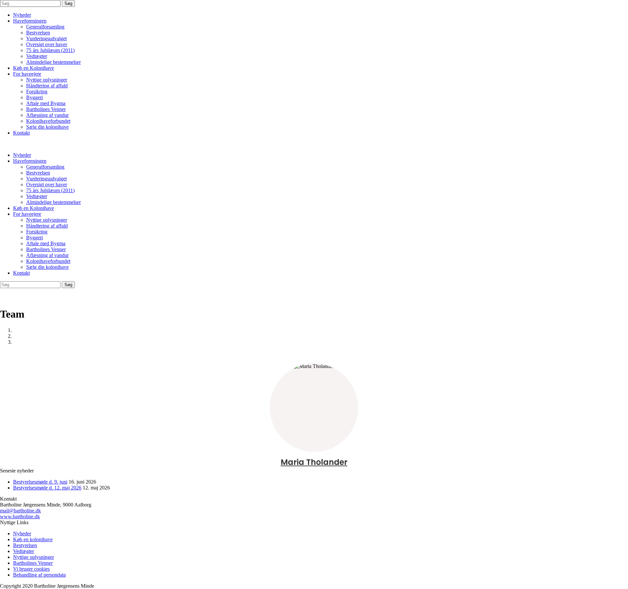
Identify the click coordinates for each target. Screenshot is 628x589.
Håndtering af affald (47, 85)
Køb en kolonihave (33, 539)
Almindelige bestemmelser (53, 62)
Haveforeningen (29, 21)
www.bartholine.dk (20, 516)
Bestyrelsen (38, 32)
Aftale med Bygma (45, 103)
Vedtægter (36, 56)
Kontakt (21, 133)
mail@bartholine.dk (20, 510)
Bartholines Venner (46, 109)
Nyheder (22, 15)
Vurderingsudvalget (46, 38)
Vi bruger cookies (31, 569)
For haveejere (27, 74)
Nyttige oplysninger (46, 80)
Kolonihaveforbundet (48, 121)
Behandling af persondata (39, 575)
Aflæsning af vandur (47, 115)
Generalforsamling (45, 26)
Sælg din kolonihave (47, 127)
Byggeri (34, 97)
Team (19, 336)
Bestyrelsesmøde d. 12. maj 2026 (47, 487)
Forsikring (36, 91)
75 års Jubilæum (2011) (50, 50)
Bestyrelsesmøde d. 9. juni (40, 482)
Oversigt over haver (46, 44)
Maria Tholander (314, 462)
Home (19, 330)
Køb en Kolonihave (33, 68)
